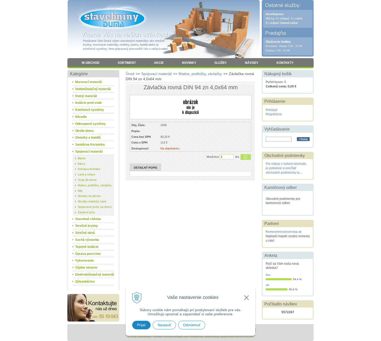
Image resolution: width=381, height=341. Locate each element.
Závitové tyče (86, 212)
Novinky (189, 63)
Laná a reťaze (86, 174)
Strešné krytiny (86, 226)
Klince (81, 163)
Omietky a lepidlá (88, 137)
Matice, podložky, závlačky (200, 74)
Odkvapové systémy (90, 124)
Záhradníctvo (85, 281)
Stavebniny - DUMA (112, 19)
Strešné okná (85, 233)
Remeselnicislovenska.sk (283, 232)
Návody (251, 63)
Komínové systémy (89, 110)
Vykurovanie (84, 260)
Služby (220, 63)
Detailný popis (145, 167)
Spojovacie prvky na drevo (94, 206)
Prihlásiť (272, 110)
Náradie (81, 117)
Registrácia (274, 114)
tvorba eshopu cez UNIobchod (184, 336)
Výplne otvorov (86, 267)
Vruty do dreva (87, 179)
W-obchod (91, 63)
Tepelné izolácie (86, 247)
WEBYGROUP (244, 336)
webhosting (212, 336)
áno (268, 274)
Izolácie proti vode (88, 103)
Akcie (159, 63)
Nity (80, 190)
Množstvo (213, 156)
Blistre (82, 158)
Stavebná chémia (88, 219)
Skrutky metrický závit (92, 201)
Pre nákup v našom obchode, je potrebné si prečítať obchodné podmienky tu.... (286, 168)
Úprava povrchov (88, 254)
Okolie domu (84, 131)
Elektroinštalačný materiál (94, 274)
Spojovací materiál (156, 74)
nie (267, 285)
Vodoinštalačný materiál (93, 89)
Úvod (130, 74)
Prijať (141, 325)
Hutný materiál (86, 96)
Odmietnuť (191, 325)
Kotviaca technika (89, 168)
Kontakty (285, 63)
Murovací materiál (88, 82)
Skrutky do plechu (89, 195)
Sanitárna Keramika (90, 144)
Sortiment (127, 63)
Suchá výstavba (87, 240)
